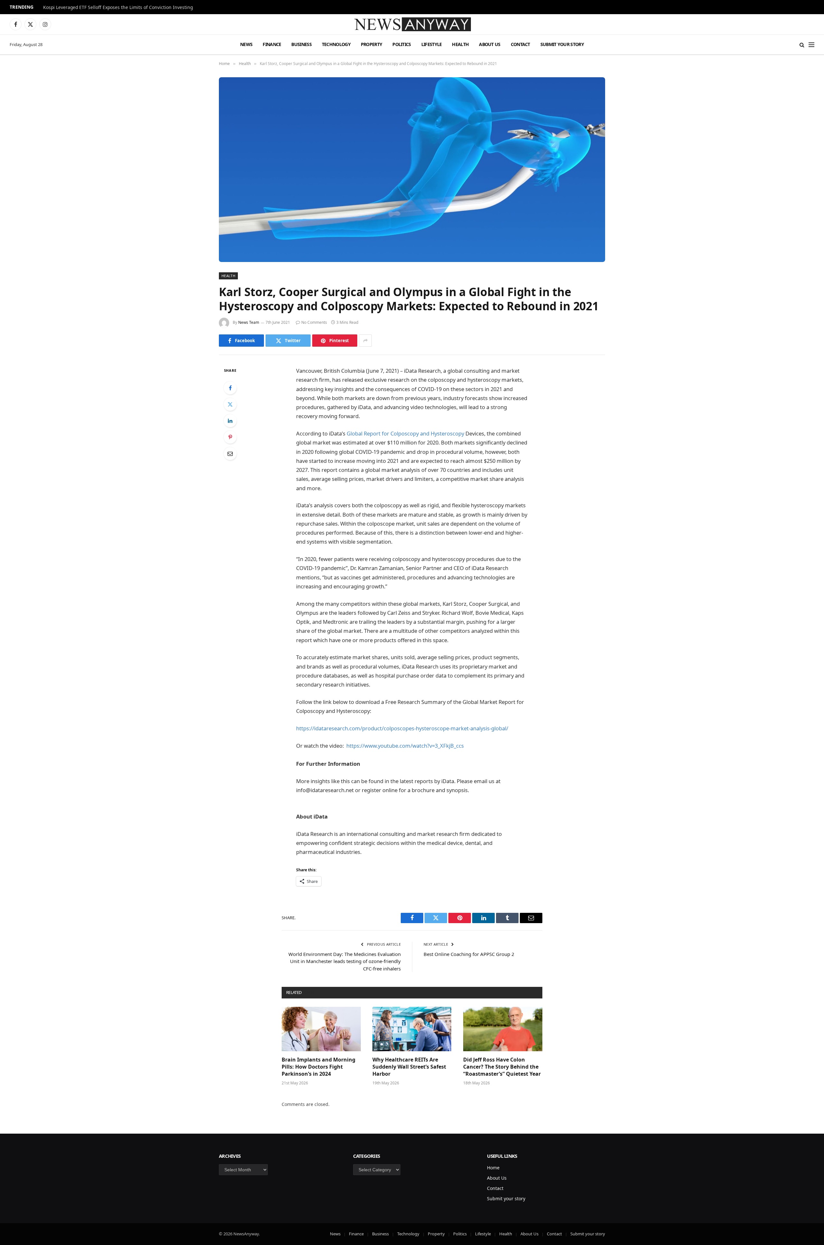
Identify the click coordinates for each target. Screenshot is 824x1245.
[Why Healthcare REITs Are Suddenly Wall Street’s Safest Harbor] (412, 1029)
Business (301, 44)
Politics (401, 44)
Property (371, 44)
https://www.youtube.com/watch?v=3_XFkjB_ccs (405, 745)
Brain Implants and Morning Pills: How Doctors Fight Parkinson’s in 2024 (318, 1066)
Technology (336, 44)
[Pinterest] (230, 437)
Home (493, 1168)
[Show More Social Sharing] (365, 340)
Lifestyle (431, 44)
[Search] (802, 44)
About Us (489, 44)
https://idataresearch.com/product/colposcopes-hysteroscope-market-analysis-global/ (402, 728)
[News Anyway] (412, 24)
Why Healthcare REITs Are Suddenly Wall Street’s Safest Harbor (409, 1066)
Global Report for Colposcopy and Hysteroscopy (405, 433)
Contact (520, 44)
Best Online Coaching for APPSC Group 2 (469, 954)
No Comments (314, 322)
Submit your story (562, 44)
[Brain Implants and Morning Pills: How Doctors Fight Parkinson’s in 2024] (321, 1029)
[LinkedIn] (230, 420)
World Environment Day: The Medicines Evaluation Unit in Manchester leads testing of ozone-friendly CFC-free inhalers (344, 961)
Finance (272, 44)
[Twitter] (230, 404)
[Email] (230, 453)
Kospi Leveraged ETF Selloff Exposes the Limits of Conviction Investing (118, 7)
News (246, 44)
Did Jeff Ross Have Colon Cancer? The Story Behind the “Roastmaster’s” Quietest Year (502, 1066)
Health (460, 44)
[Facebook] (230, 387)
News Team (248, 322)
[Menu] (811, 44)
